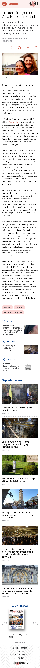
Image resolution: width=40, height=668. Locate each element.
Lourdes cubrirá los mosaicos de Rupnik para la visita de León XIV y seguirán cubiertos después (17, 591)
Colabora (20, 651)
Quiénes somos (20, 648)
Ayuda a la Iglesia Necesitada (14, 38)
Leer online (20, 642)
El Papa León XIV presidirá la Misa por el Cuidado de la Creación (19, 479)
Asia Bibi (7, 307)
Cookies (20, 658)
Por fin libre (14, 122)
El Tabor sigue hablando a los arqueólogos (9, 348)
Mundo (13, 4)
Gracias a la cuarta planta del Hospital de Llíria (12, 368)
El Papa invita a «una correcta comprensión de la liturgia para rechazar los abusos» (16, 444)
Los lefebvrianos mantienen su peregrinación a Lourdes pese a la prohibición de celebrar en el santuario (17, 553)
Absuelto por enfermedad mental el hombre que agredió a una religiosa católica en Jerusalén (12, 330)
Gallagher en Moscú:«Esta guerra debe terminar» (17, 408)
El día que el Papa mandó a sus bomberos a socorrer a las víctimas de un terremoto (19, 515)
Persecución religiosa (13, 312)
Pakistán (19, 307)
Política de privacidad (20, 654)
